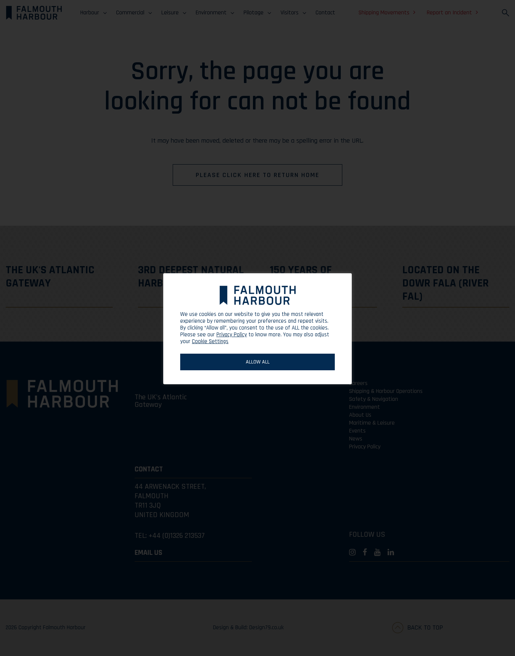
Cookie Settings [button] (210, 341)
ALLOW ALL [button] (258, 362)
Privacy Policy (231, 334)
